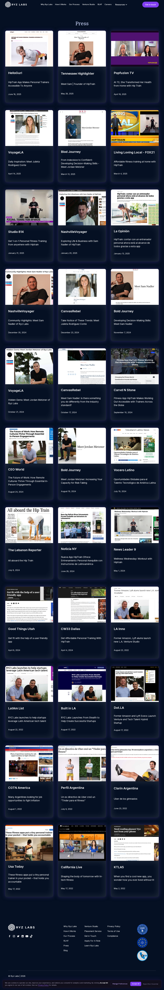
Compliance (112, 936)
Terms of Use (113, 931)
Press (66, 945)
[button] (121, 4)
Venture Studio (88, 4)
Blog (66, 950)
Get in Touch (90, 936)
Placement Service (92, 931)
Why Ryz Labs (46, 4)
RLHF (100, 4)
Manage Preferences (120, 984)
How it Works (60, 4)
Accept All (135, 984)
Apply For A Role (92, 941)
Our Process (74, 4)
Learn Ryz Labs (91, 945)
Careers (108, 4)
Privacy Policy (113, 926)
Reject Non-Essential (150, 984)
